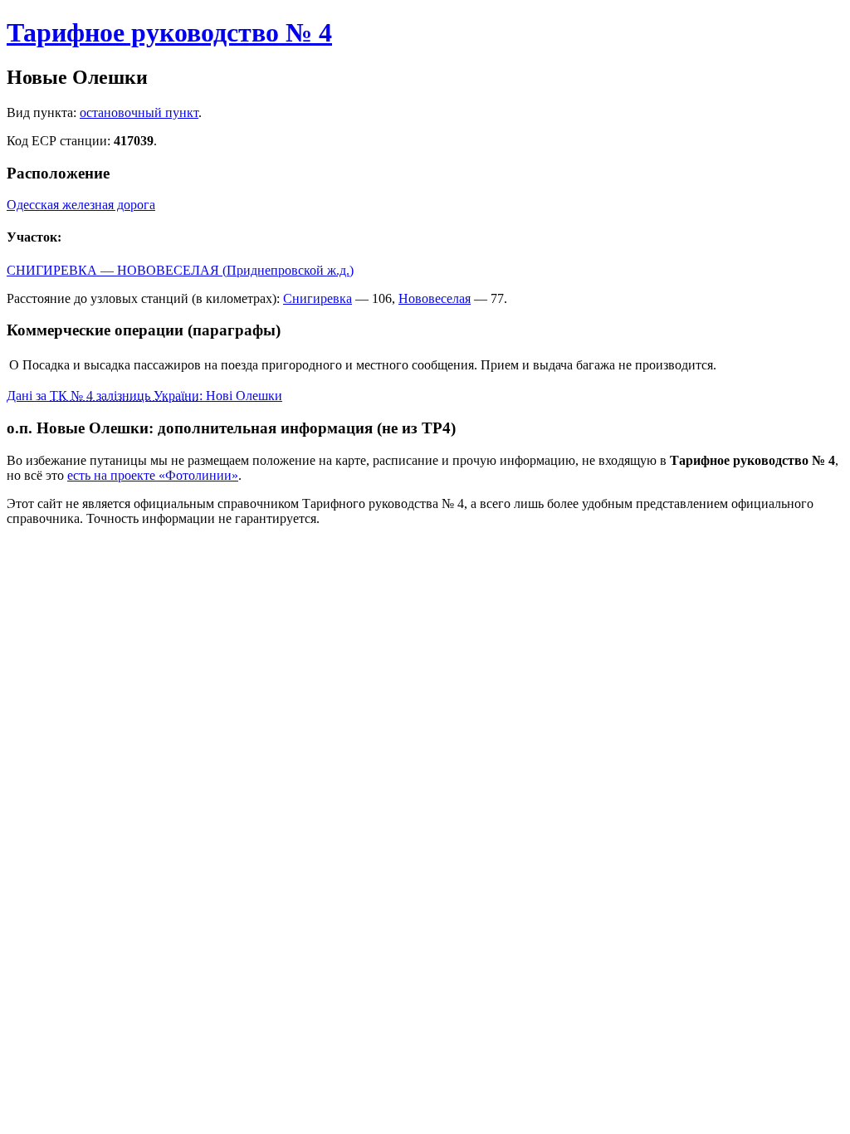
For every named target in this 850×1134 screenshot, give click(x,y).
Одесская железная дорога (81, 205)
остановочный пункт (139, 112)
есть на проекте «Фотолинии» (152, 475)
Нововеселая (434, 298)
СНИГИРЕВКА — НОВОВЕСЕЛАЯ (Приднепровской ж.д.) (180, 270)
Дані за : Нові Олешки (144, 396)
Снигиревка (317, 298)
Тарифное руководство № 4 (169, 32)
